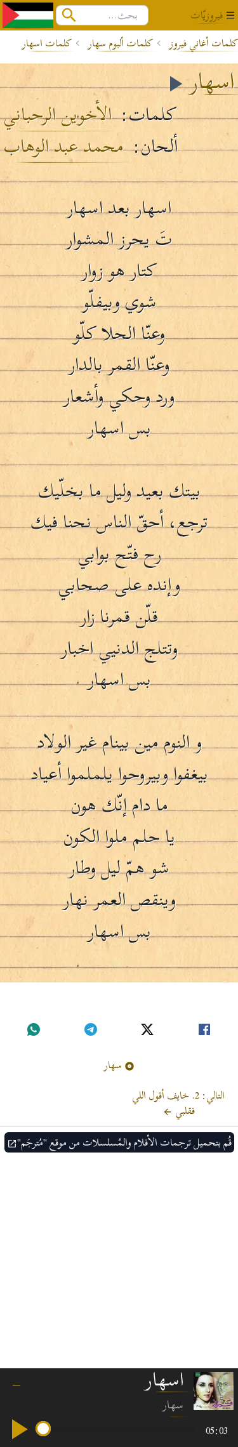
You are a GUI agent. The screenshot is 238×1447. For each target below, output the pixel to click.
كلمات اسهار (47, 43)
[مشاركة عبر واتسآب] (33, 1029)
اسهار (212, 81)
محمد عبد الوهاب (63, 146)
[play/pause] (18, 1429)
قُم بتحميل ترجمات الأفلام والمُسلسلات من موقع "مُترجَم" (124, 1142)
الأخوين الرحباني (57, 115)
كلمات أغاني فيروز (203, 43)
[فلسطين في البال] (28, 15)
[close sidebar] (230, 15)
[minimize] (16, 1380)
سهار (113, 1065)
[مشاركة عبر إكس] (147, 1029)
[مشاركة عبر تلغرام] (91, 1029)
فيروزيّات (206, 15)
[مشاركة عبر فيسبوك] (204, 1029)
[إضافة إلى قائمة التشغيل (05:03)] (174, 84)
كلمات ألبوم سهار (120, 43)
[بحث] (69, 15)
